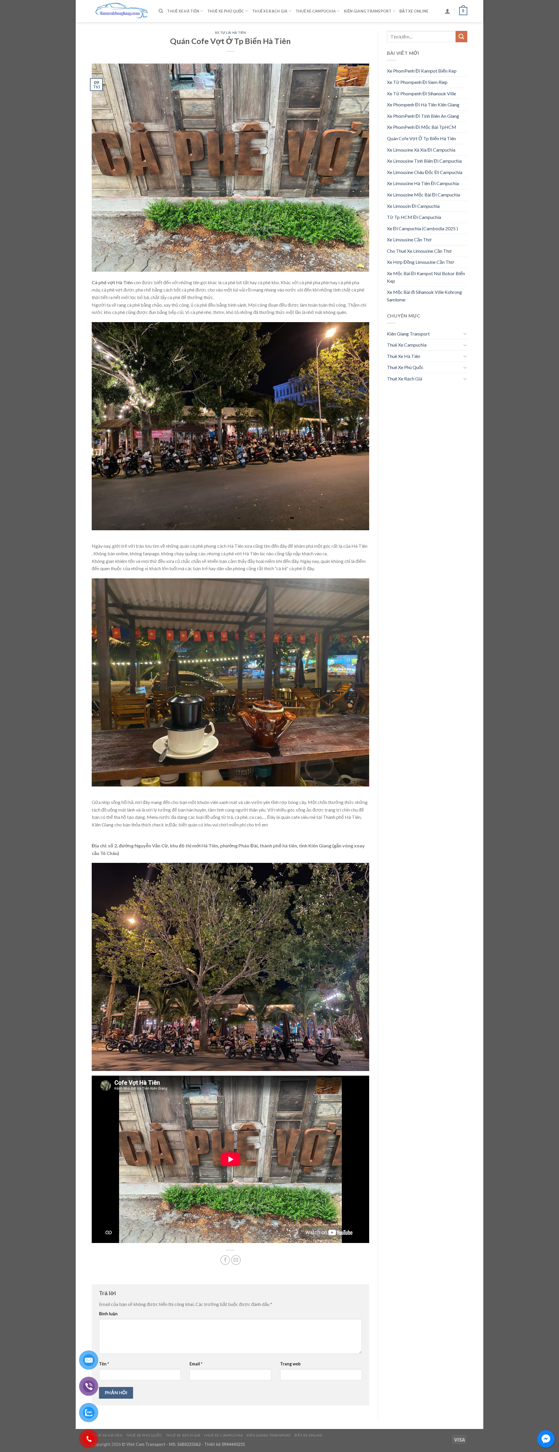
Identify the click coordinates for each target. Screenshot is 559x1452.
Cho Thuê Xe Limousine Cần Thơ (419, 251)
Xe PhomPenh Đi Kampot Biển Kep (422, 70)
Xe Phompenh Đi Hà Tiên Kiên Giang (423, 104)
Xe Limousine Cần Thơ (409, 239)
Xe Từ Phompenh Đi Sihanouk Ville (421, 93)
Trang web (290, 1363)
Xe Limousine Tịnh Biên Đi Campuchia (424, 161)
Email (196, 1363)
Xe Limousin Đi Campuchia (413, 206)
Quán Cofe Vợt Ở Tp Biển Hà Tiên (421, 138)
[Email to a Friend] (236, 1260)
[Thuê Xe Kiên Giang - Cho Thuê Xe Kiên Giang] (121, 11)
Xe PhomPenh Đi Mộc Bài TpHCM (421, 127)
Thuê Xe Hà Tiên (183, 11)
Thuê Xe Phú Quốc (225, 11)
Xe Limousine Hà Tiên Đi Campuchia (423, 183)
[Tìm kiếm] (161, 11)
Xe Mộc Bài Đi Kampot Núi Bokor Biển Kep (426, 277)
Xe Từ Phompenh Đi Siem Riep (417, 82)
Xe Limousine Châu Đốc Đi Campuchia (424, 172)
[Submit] (461, 36)
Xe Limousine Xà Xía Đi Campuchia (421, 149)
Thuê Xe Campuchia (316, 11)
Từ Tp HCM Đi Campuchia (414, 217)
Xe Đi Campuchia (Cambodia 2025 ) (422, 228)
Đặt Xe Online (413, 11)
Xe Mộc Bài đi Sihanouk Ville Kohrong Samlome (424, 295)
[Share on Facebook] (225, 1260)
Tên (104, 1363)
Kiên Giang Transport (368, 11)
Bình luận (108, 1313)
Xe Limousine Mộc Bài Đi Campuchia (423, 194)
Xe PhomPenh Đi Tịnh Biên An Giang (423, 116)
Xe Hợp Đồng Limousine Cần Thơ (420, 262)
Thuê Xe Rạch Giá (269, 11)
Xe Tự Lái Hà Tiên (230, 32)
